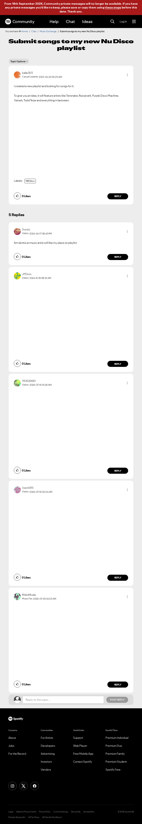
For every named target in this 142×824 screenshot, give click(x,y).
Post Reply (117, 699)
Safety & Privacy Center (26, 811)
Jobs (11, 746)
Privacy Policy (44, 811)
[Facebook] (34, 786)
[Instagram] (12, 786)
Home (24, 31)
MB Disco (30, 180)
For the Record (17, 754)
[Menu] (134, 21)
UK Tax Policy (33, 817)
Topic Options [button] (17, 61)
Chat (70, 21)
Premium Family (115, 754)
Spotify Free (112, 769)
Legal (10, 811)
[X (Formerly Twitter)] (23, 786)
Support (78, 738)
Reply (117, 196)
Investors (46, 761)
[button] (127, 74)
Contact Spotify (82, 761)
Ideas (87, 21)
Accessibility (88, 811)
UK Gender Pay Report (52, 817)
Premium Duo (113, 746)
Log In (123, 21)
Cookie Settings (60, 811)
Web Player (80, 746)
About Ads (76, 811)
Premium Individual (116, 738)
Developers (48, 746)
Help (54, 21)
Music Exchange (48, 31)
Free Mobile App (83, 754)
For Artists (47, 738)
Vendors (46, 769)
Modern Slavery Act (16, 817)
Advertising (48, 754)
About (12, 738)
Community (23, 21)
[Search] (112, 21)
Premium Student (116, 761)
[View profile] (17, 74)
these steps (113, 7)
